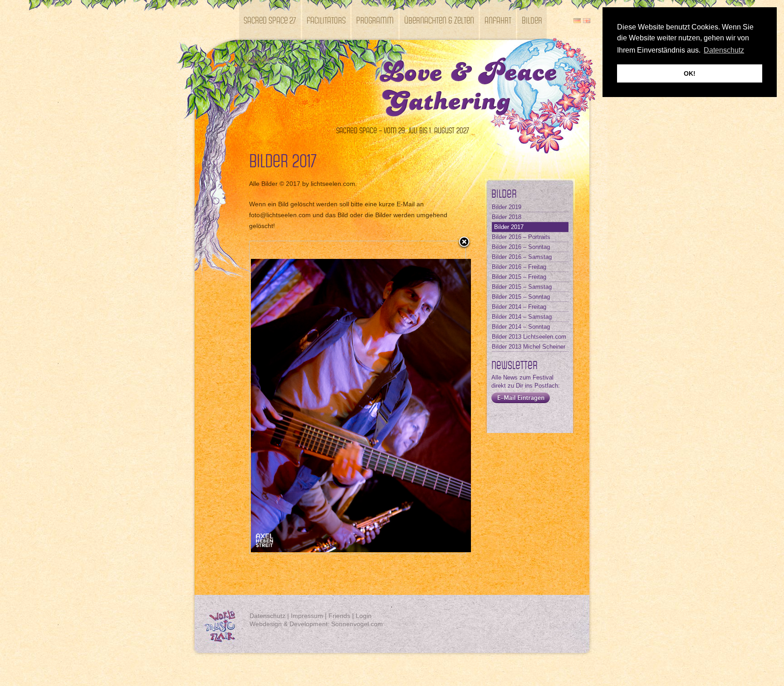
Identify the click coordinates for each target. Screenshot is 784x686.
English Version (586, 20)
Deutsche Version (577, 20)
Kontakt (257, 59)
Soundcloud (562, 419)
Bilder (532, 19)
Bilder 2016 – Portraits (521, 237)
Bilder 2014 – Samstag (522, 316)
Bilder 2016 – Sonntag (521, 246)
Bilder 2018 (506, 217)
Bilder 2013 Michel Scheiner (528, 346)
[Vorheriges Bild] (287, 397)
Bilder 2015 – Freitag (519, 276)
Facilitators (326, 19)
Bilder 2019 (506, 207)
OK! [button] (690, 73)
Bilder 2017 (509, 227)
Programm (375, 19)
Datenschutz (267, 615)
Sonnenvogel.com (357, 624)
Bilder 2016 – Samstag (522, 256)
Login (364, 615)
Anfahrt (498, 19)
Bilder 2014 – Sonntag (521, 326)
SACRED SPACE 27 (270, 19)
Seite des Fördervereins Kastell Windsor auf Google (531, 419)
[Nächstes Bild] (428, 397)
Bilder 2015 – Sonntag (521, 296)
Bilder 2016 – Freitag (519, 266)
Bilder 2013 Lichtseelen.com (529, 336)
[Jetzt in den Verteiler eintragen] (518, 403)
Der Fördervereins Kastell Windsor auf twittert (515, 419)
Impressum (307, 615)
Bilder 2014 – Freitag (519, 306)
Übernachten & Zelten (439, 19)
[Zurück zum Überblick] (464, 242)
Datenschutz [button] (724, 50)
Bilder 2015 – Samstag (522, 286)
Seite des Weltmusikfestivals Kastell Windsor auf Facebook (499, 419)
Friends (339, 615)
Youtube (546, 419)
